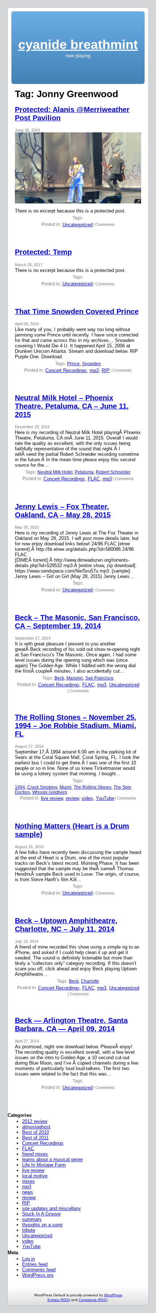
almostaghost (36, 1127)
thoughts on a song (42, 1224)
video (87, 798)
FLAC (94, 479)
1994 (20, 787)
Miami (65, 787)
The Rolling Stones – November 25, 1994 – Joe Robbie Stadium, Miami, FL (75, 725)
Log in (28, 1259)
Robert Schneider (113, 472)
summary (32, 1219)
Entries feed (35, 1264)
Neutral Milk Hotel (55, 472)
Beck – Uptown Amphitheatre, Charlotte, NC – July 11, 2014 (66, 925)
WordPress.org (37, 1275)
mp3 (94, 370)
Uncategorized (77, 224)
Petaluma (84, 472)
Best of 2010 (35, 1132)
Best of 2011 (35, 1137)
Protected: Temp (43, 252)
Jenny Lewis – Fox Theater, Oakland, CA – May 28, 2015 (63, 511)
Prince (73, 363)
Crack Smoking (42, 787)
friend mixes (35, 1154)
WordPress (113, 1295)
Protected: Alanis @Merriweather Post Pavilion (72, 114)
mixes (28, 1181)
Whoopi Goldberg (49, 792)
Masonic (74, 678)
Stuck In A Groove (41, 1214)
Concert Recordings (66, 370)
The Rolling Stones (92, 787)
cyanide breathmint (78, 44)
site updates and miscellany (51, 1208)
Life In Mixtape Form (44, 1165)
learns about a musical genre (52, 1159)
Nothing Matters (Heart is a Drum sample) (72, 830)
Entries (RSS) (59, 1300)
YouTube (105, 798)
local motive (35, 1175)
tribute (28, 1230)
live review (52, 798)
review (72, 798)
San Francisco (99, 678)
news (27, 1192)
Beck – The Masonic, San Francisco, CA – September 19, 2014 (77, 622)
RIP (106, 370)
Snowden (91, 363)
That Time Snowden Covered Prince (77, 311)
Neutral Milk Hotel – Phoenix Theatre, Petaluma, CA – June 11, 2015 (72, 406)
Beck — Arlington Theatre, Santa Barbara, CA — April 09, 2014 (71, 1024)
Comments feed (39, 1269)
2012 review (34, 1121)
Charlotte (90, 981)
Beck (59, 678)
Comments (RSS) (93, 1300)
